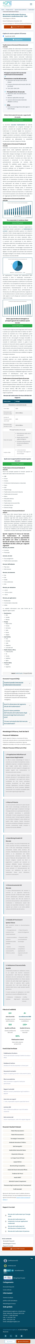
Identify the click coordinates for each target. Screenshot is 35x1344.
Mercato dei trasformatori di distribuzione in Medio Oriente (17, 1227)
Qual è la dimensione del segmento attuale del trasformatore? (15, 705)
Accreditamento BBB (25, 1016)
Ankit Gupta (19, 673)
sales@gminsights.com (13, 1321)
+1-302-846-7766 (10, 1317)
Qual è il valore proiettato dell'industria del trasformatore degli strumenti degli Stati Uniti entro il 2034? (15, 714)
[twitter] (11, 1336)
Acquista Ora (18, 39)
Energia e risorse (9, 9)
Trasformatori (31, 9)
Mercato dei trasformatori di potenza (18, 1231)
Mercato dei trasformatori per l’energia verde (19, 1215)
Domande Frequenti (8, 1241)
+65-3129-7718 (11, 1319)
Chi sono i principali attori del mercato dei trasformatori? (15, 722)
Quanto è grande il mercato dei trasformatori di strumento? (13, 683)
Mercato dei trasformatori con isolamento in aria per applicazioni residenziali (18, 1221)
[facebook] (16, 1336)
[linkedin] (5, 1336)
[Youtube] (21, 1336)
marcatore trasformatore (17, 125)
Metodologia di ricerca (9, 1243)
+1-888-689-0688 (13, 1315)
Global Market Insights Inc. (10, 1330)
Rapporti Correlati (8, 1246)
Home (2, 9)
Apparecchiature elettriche (20, 9)
